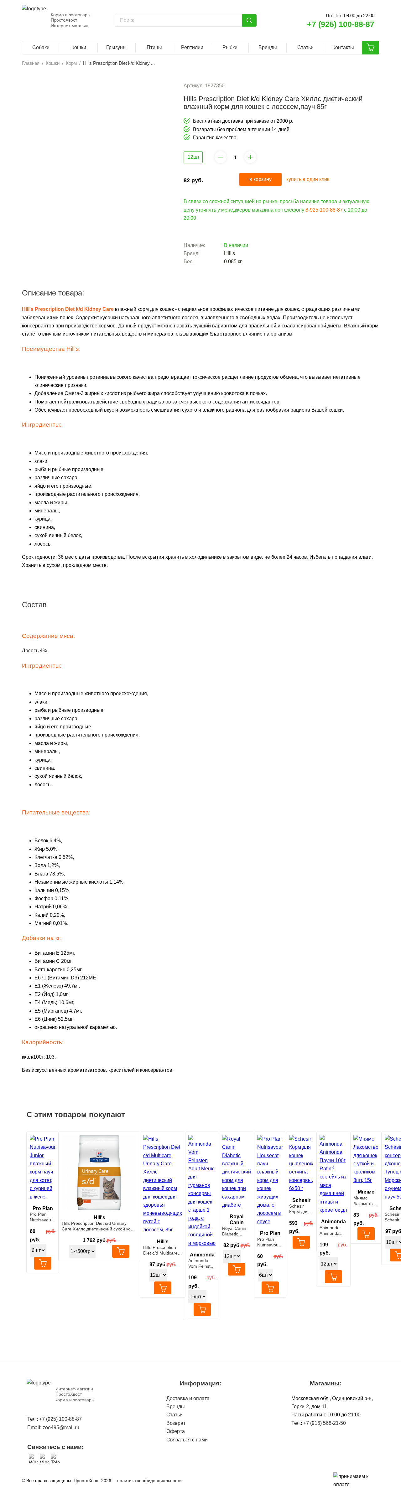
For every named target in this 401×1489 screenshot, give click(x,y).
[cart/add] (42, 1263)
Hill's (229, 253)
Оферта (175, 1431)
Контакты (343, 47)
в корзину (260, 179)
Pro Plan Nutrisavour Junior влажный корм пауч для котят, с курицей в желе (41, 1217)
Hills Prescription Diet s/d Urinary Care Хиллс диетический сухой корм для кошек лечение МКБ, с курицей (99, 1226)
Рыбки (229, 47)
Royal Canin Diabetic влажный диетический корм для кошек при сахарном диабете (235, 1231)
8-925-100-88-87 (324, 210)
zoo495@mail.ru (61, 1427)
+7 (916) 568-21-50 (324, 1423)
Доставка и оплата (188, 1398)
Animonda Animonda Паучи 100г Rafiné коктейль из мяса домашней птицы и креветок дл (332, 1230)
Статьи (305, 47)
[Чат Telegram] (55, 1458)
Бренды (267, 47)
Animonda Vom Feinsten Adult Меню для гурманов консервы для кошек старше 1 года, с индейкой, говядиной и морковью (202, 1263)
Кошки (78, 47)
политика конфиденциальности (149, 1480)
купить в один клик (307, 179)
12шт (194, 157)
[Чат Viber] (44, 1458)
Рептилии (192, 47)
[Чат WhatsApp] (33, 1458)
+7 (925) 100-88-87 (340, 24)
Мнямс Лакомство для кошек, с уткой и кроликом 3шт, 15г (364, 1200)
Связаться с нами (187, 1439)
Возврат (175, 1423)
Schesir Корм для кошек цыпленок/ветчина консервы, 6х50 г (299, 1209)
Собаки (40, 47)
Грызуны (116, 47)
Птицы (154, 47)
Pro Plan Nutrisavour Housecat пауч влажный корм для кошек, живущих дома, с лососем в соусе (268, 1242)
